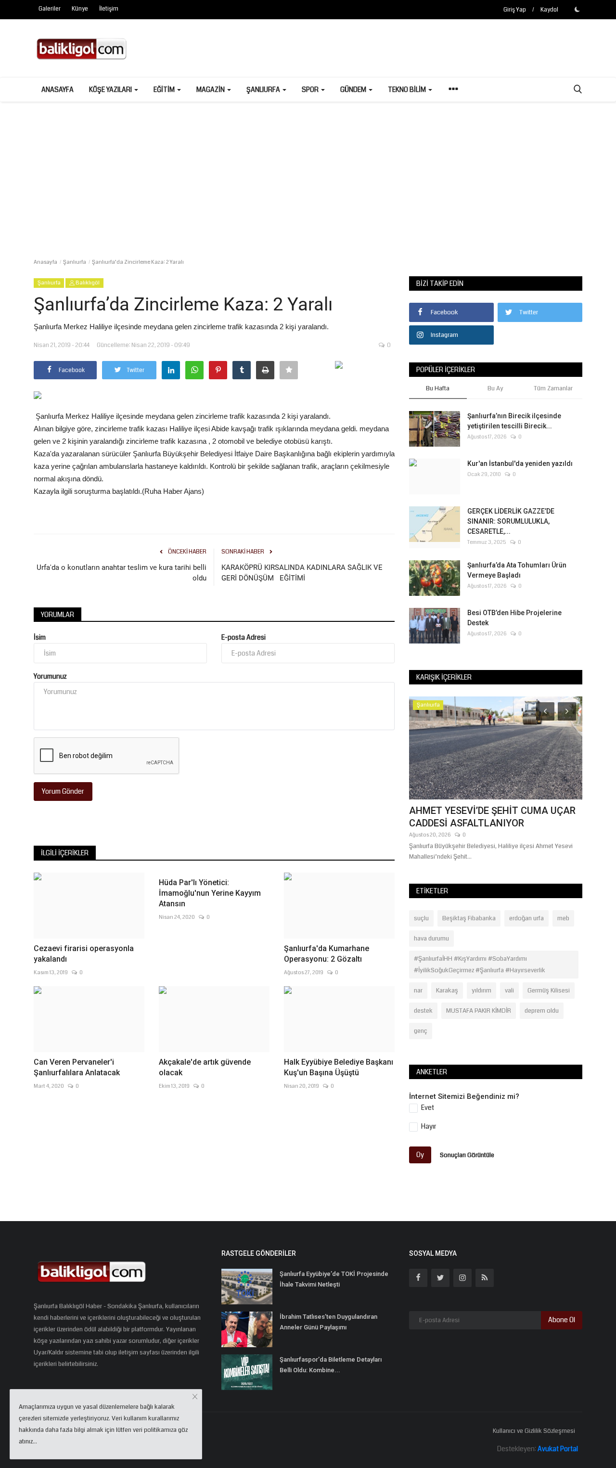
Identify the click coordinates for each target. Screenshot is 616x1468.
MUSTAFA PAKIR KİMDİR (478, 1010)
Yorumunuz (50, 676)
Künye (80, 9)
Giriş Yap (514, 10)
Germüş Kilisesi (548, 990)
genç (420, 1031)
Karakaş (447, 990)
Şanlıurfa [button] (264, 89)
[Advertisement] (308, 173)
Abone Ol (561, 1320)
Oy (420, 1154)
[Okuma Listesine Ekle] (289, 370)
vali (509, 990)
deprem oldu (542, 1010)
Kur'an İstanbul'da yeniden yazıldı (520, 463)
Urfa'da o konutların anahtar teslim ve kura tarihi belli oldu (121, 572)
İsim (40, 637)
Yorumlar (57, 614)
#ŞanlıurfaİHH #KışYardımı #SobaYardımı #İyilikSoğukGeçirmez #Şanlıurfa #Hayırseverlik (479, 964)
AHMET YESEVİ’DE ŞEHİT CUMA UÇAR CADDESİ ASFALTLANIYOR (492, 817)
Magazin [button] (211, 89)
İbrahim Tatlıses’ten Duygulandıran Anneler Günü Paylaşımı (328, 1322)
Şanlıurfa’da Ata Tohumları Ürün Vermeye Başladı (516, 570)
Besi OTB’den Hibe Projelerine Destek (514, 618)
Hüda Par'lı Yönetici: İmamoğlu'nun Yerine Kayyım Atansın (210, 893)
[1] (577, 9)
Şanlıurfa (74, 262)
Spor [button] (311, 89)
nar (418, 990)
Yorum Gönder (63, 791)
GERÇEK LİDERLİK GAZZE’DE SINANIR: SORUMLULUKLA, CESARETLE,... (510, 521)
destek (423, 1010)
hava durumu (431, 938)
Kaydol (549, 10)
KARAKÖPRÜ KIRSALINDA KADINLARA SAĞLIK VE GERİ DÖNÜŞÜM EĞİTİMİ (302, 572)
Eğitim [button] (165, 89)
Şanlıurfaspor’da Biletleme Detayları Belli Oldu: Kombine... (331, 1365)
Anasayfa (57, 89)
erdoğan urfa (526, 918)
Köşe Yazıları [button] (111, 89)
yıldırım (481, 990)
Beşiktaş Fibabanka (469, 918)
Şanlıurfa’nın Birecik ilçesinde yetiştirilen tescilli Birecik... (514, 421)
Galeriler (49, 9)
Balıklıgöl (87, 282)
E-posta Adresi (243, 637)
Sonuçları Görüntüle (467, 1155)
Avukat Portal (558, 1449)
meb (563, 918)
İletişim (108, 9)
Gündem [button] (354, 89)
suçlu (421, 918)
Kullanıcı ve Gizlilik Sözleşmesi (534, 1431)
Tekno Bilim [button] (407, 89)
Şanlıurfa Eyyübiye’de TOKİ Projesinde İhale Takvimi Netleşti (334, 1279)
